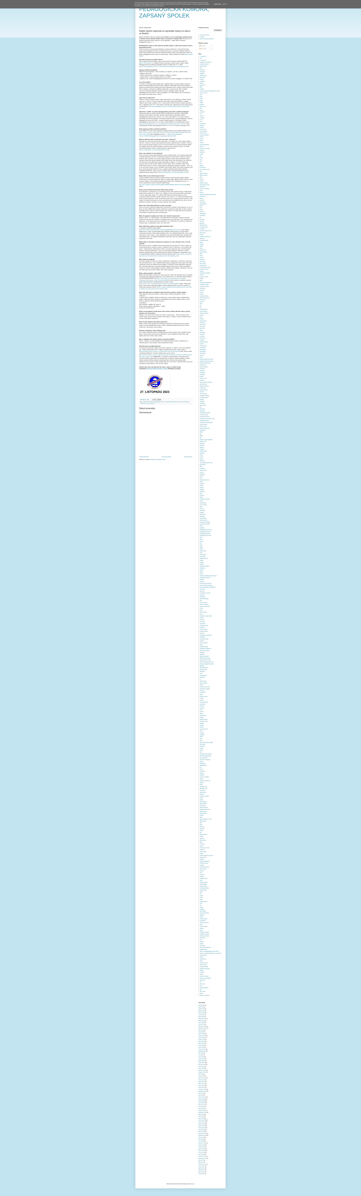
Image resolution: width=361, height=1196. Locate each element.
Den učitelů (203, 167)
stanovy (202, 773)
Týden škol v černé (204, 847)
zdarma (202, 970)
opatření (202, 512)
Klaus (201, 330)
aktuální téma (203, 75)
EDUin (201, 209)
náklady (202, 447)
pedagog (202, 528)
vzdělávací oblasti (204, 932)
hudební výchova (204, 269)
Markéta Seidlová (204, 386)
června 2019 (201, 1122)
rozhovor (202, 706)
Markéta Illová (203, 384)
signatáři (202, 734)
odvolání (202, 495)
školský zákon (203, 813)
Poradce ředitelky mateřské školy (208, 575)
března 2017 (201, 1172)
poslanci (202, 581)
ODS (201, 493)
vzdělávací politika (204, 934)
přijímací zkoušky (204, 656)
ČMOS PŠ (145, 401)
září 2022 (200, 1055)
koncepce (202, 336)
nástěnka (202, 453)
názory (201, 459)
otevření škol (203, 518)
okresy (201, 501)
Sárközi (202, 725)
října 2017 (201, 1160)
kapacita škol (203, 321)
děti (201, 171)
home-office (203, 263)
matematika (203, 388)
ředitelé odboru (204, 719)
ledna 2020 (201, 1108)
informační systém (204, 286)
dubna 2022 (201, 1062)
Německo (202, 460)
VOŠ (201, 903)
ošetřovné (202, 516)
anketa (201, 83)
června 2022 (201, 1058)
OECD (201, 497)
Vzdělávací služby (204, 936)
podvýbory (202, 568)
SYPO (201, 798)
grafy (201, 248)
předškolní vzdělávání (205, 648)
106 (201, 58)
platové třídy (203, 551)
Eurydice (202, 223)
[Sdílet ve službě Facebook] (158, 400)
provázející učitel (204, 639)
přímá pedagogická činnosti (207, 664)
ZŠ (154, 403)
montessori (202, 430)
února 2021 (201, 1085)
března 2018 (201, 1150)
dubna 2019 (201, 1125)
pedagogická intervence (206, 529)
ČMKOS (202, 150)
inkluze (201, 292)
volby (201, 899)
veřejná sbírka (203, 886)
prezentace (203, 623)
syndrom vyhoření (204, 796)
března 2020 (201, 1104)
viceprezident (203, 890)
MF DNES (202, 409)
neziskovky (202, 464)
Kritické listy (203, 365)
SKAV (201, 736)
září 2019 (200, 1116)
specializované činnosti (206, 754)
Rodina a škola (203, 696)
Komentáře (203, 48)
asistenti (202, 89)
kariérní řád (203, 324)
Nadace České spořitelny (206, 439)
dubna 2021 (201, 1081)
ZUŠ (201, 985)
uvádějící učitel (203, 878)
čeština (201, 137)
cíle (201, 114)
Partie (201, 526)
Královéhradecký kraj (205, 363)
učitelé (151, 403)
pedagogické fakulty (205, 533)
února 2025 (201, 1014)
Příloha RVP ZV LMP (205, 660)
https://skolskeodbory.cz (146, 63)
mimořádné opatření (205, 412)
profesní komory (204, 631)
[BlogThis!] (155, 400)
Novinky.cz (202, 474)
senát (201, 731)
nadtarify (202, 443)
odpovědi (168, 401)
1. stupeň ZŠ (203, 56)
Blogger (192, 1184)
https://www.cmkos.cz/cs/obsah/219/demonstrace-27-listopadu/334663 (159, 283)
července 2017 (202, 1164)
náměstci (202, 449)
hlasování (202, 259)
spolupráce (203, 763)
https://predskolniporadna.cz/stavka (157, 368)
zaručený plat (203, 964)
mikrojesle (202, 411)
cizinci (201, 119)
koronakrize (203, 351)
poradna (202, 579)
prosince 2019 (202, 1110)
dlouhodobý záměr (204, 185)
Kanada (202, 319)
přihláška (202, 654)
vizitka (201, 895)
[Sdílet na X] (157, 400)
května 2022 (201, 1060)
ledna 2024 (201, 1024)
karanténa (202, 322)
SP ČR (201, 750)
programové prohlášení (206, 635)
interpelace (203, 299)
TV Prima (202, 844)
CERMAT (202, 112)
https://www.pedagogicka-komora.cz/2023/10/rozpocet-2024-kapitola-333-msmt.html (162, 124)
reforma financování (205, 687)
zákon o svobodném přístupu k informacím (210, 953)
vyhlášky (202, 909)
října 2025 (201, 1007)
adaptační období (204, 64)
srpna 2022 (201, 1056)
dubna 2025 (201, 1011)
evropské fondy (204, 227)
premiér (202, 618)
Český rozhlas (203, 133)
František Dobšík (204, 240)
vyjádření (202, 915)
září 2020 (200, 1095)
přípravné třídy (203, 669)
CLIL (201, 121)
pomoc (201, 573)
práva (201, 610)
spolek (201, 761)
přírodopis (202, 671)
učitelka (202, 859)
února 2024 (201, 1022)
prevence (202, 620)
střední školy (203, 792)
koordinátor (203, 347)
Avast (201, 98)
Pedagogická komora (205, 531)
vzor (201, 939)
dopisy (201, 192)
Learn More (217, 4)
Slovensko (202, 744)
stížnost (202, 782)
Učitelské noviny (204, 863)
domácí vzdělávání (204, 188)
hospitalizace (203, 265)
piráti (201, 545)
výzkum (202, 928)
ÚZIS (201, 880)
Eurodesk (202, 219)
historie (202, 257)
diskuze (202, 181)
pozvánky (202, 595)
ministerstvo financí (205, 416)
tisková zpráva (203, 834)
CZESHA (202, 125)
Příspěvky (203, 46)
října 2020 (201, 1093)
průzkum (202, 641)
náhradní (202, 445)
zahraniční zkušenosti (205, 947)
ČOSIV (201, 154)
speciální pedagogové (205, 755)
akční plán (202, 70)
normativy (202, 468)
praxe (201, 614)
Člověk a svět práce (205, 148)
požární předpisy (204, 598)
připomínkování (204, 667)
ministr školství (203, 424)
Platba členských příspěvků (207, 38)
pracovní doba (203, 602)
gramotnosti (203, 250)
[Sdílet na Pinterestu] (160, 400)
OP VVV (202, 508)
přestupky (202, 652)
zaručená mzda (204, 963)
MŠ (149, 401)
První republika (203, 642)
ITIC (201, 305)
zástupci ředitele (204, 966)
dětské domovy (203, 173)
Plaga (201, 547)
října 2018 (201, 1137)
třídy (201, 842)
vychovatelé (203, 911)
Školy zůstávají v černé (205, 819)
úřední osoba (203, 869)
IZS (200, 307)
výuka (201, 924)
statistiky (202, 775)
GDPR (201, 246)
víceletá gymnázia (204, 888)
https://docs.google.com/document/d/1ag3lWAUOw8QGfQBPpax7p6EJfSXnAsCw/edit (162, 184)
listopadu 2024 (202, 1018)
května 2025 (201, 1009)
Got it (225, 4)
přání (201, 644)
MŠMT (151, 401)
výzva (201, 930)
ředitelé (202, 717)
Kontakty (202, 36)
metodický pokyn (204, 397)
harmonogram (203, 252)
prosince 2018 (202, 1133)
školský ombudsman (205, 809)
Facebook (202, 229)
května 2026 (201, 1005)
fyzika (201, 242)
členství (202, 146)
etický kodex (203, 213)
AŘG (201, 87)
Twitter (201, 846)
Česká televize (203, 131)
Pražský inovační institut (206, 616)
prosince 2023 (202, 1026)
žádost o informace (204, 995)
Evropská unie (203, 225)
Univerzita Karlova (204, 867)
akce (201, 68)
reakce (201, 685)
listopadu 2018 (202, 1135)
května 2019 (201, 1124)
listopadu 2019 (202, 1112)
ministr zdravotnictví (205, 428)
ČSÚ (201, 160)
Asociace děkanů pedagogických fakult (210, 91)
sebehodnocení (204, 729)
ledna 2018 (201, 1154)
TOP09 (201, 836)
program (202, 633)
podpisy (202, 562)
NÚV (201, 478)
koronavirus (203, 353)
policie (201, 572)
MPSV (201, 432)
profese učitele (203, 629)
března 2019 (201, 1127)
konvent (202, 344)
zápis (201, 961)
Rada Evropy (203, 681)
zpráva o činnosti (204, 976)
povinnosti (202, 589)
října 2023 (201, 1030)
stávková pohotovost (205, 780)
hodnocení (202, 261)
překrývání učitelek (204, 650)
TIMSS (201, 830)
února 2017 (201, 1173)
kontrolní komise (204, 342)
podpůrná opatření (204, 566)
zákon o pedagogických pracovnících (209, 951)
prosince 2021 (202, 1070)
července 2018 (202, 1143)
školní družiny (203, 802)
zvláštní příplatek (204, 987)
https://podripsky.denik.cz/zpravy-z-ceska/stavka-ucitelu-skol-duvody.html (160, 351)
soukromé (202, 746)
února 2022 (201, 1066)
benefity (202, 104)
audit (201, 96)
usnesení (202, 874)
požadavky (186, 401)
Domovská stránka (166, 456)
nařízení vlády (203, 451)
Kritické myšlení (204, 367)
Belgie (201, 102)
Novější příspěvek (144, 456)
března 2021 (201, 1083)
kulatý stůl (202, 368)
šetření (201, 800)
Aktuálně (202, 73)
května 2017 (201, 1168)
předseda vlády (204, 646)
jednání (202, 315)
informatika (202, 288)
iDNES (201, 278)
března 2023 (201, 1043)
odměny (202, 489)
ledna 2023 (201, 1047)
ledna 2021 (201, 1087)
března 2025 (201, 1012)
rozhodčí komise (204, 702)
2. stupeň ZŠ (203, 60)
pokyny (201, 570)
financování (203, 232)
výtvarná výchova (204, 922)
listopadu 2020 (202, 1091)
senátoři (202, 733)
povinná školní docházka (206, 585)
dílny (201, 177)
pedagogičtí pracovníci (176, 401)
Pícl (201, 543)
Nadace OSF (203, 441)
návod (201, 455)
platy (183, 401)
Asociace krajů (203, 93)
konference (203, 338)
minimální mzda (204, 414)
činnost (201, 139)
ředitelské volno (204, 721)
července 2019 (202, 1120)
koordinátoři (203, 349)
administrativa (203, 66)
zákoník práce (203, 955)
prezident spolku (204, 625)
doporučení (203, 196)
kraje (201, 357)
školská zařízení (204, 807)
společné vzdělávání (205, 759)
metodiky (202, 403)
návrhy (201, 457)
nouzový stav (203, 470)
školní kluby (203, 805)
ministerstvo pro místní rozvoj (207, 418)
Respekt (202, 690)
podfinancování (204, 558)
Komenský (202, 332)
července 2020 (202, 1097)
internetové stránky (204, 298)
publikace (202, 677)
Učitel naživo (203, 851)
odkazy (201, 487)
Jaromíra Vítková (204, 313)
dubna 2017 (201, 1170)
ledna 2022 (201, 1068)
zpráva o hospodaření (205, 978)
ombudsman (203, 503)
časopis (202, 127)
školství (202, 815)
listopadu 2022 (202, 1051)
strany (201, 784)
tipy (201, 832)
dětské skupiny (203, 175)
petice (201, 539)
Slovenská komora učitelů (206, 742)
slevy (201, 740)
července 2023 (202, 1035)
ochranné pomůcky (205, 499)
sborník (202, 727)
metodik (202, 399)
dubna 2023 (201, 1041)
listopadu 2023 (202, 1028)
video (201, 892)
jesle (201, 317)
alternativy (202, 77)
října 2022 (201, 1053)
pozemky (202, 591)
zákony (201, 957)
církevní (202, 116)
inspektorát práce (204, 296)
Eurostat (202, 221)
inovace (202, 294)
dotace (201, 198)
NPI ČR (202, 476)
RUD (201, 710)
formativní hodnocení (205, 236)
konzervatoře (203, 345)
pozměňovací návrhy (205, 593)
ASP (201, 94)
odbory (201, 485)
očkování (202, 483)
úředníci (202, 871)
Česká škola (203, 129)
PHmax (202, 541)
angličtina (202, 81)
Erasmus (202, 211)
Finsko (201, 234)
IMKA (201, 280)
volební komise (203, 901)
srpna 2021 (201, 1076)
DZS (201, 208)
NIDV (201, 466)
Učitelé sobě (203, 857)
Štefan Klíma (203, 821)
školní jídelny (203, 803)
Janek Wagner (203, 311)
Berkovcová (203, 106)
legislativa (202, 374)
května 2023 (201, 1039)
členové (202, 142)
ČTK (201, 163)
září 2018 (200, 1139)
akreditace (202, 71)
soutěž (201, 748)
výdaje (201, 907)
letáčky (201, 376)
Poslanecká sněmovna (205, 583)
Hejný (201, 255)
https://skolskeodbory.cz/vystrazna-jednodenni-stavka (154, 150)
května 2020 (201, 1101)
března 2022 (201, 1064)
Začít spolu (202, 945)
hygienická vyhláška (205, 273)
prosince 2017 (202, 1156)
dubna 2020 (201, 1102)
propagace (202, 637)
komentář (202, 334)
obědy (201, 481)
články (201, 140)
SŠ (145, 403)
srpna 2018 (201, 1141)
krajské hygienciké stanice (206, 359)
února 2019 (201, 1129)
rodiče (201, 694)
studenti (202, 794)
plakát (201, 549)
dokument (202, 186)
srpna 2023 (201, 1033)
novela (201, 472)
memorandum (203, 393)
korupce (202, 355)
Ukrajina (202, 865)
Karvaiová (202, 326)
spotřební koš (203, 765)
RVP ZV (202, 711)
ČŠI (201, 161)
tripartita (202, 838)
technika (202, 826)
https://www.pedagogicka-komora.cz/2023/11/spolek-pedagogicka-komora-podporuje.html (164, 66)
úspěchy (202, 876)
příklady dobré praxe (205, 658)
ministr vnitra (203, 426)
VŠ (200, 905)
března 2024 (201, 1020)
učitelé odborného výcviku (206, 855)
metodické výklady (204, 395)
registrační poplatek (205, 688)
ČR (200, 156)
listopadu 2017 (202, 1158)
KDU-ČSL (202, 328)
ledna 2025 (201, 1016)
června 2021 (201, 1080)
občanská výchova (204, 480)
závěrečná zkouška (205, 968)
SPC (201, 752)
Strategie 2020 (203, 786)
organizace (203, 514)
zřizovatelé (202, 980)
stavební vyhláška (204, 777)
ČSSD (201, 158)
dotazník (202, 200)
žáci (201, 989)
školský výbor (203, 811)
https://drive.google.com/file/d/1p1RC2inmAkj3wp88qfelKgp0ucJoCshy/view (160, 229)
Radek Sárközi (203, 683)
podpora (202, 564)
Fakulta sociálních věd (205, 230)
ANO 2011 (202, 85)
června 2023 (201, 1037)
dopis (201, 190)
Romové (202, 698)
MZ (200, 437)
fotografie (202, 238)
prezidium (202, 627)
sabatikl (202, 723)
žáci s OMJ (202, 991)
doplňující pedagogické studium (208, 194)
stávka (147, 403)
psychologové (203, 675)
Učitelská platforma (205, 861)
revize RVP (203, 692)
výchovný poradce (204, 913)
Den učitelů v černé (205, 169)
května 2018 (201, 1147)
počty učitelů (203, 554)
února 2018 (201, 1152)
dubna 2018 (201, 1148)
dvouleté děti (203, 204)
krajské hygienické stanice (206, 361)
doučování (202, 202)
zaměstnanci (203, 959)
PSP (201, 673)
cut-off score (203, 123)
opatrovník (202, 510)
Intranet (202, 301)
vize (201, 893)
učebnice (202, 849)
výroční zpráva (203, 918)
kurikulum (202, 370)
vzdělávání (202, 938)
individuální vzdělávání (206, 282)
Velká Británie (203, 884)
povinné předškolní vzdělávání (207, 587)
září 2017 (200, 1162)
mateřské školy (203, 390)
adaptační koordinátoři (205, 62)
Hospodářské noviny (205, 267)
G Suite (202, 244)
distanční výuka (204, 183)
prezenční (202, 621)
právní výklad (203, 612)
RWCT (201, 713)
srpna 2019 (201, 1118)
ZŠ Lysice (202, 984)
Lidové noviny (203, 378)
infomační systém (204, 284)
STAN (201, 769)
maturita (202, 391)
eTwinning (202, 215)
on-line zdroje (203, 504)
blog (201, 108)
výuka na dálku (203, 926)
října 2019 (201, 1114)
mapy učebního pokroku (206, 382)
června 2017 (201, 1166)
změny (201, 974)
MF (200, 407)
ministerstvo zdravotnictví (206, 422)
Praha (201, 608)
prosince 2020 (202, 1089)
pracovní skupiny (204, 604)
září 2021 (200, 1074)
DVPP (201, 206)
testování (202, 828)
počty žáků (202, 556)
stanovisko (202, 771)
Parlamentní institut (205, 524)
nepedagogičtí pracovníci (159, 401)
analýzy (202, 79)
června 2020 (201, 1099)
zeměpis (202, 972)
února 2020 (201, 1106)
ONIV (201, 506)
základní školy (203, 949)
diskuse (202, 179)
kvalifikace (202, 372)
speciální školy (203, 757)
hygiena (202, 271)
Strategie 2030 (203, 788)
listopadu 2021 (202, 1072)
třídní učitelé (203, 840)
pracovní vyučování (205, 606)
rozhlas (202, 700)
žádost (201, 993)
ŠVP (201, 823)
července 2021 (202, 1078)
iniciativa (202, 290)
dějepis (202, 165)
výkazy (201, 916)
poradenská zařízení (205, 577)
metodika (202, 401)
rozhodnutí (202, 704)
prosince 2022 (202, 1049)
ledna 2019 (201, 1131)
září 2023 (200, 1032)
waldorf (202, 941)
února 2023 (201, 1045)
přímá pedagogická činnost (207, 662)
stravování (202, 790)
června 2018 (201, 1145)
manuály (202, 380)
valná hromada (203, 882)
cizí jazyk (202, 117)
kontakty (202, 340)
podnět (201, 560)
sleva (201, 738)
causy (201, 110)
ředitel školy (203, 715)
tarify (201, 824)
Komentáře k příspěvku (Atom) (158, 459)
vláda (201, 897)
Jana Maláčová (204, 309)
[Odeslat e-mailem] (153, 400)
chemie (202, 275)
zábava (202, 943)
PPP (201, 600)
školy (201, 817)
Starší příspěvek (188, 456)
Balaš (201, 100)
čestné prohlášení (204, 135)
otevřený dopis (203, 520)
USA (201, 872)
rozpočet (142, 403)
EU (200, 217)
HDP (201, 253)
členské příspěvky (204, 144)
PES (201, 537)
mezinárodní (203, 405)
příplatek (202, 665)
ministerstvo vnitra (204, 420)
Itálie (201, 303)
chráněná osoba (204, 277)
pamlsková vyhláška (205, 522)
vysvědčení (203, 920)
